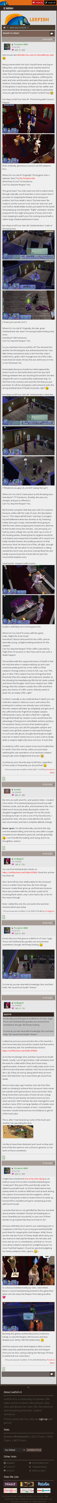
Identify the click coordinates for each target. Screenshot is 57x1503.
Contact (10, 1467)
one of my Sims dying (34, 1178)
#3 (54, 854)
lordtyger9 (49, 911)
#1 (54, 39)
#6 (54, 1163)
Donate (10, 1470)
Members (10, 1463)
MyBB (14, 1496)
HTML (45, 1496)
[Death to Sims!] (18, 1138)
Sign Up (52, 2)
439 (23, 50)
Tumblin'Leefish (39, 1467)
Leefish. (39, 1496)
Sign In (39, 2)
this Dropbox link (27, 178)
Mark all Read (38, 1470)
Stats (6, 1429)
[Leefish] (28, 19)
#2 (54, 784)
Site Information (40, 1463)
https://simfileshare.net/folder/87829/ (19, 872)
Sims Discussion (18, 27)
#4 (54, 923)
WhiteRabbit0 (21, 1436)
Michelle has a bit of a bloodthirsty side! (35, 55)
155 (23, 864)
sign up (43, 1419)
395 (23, 795)
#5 (54, 998)
